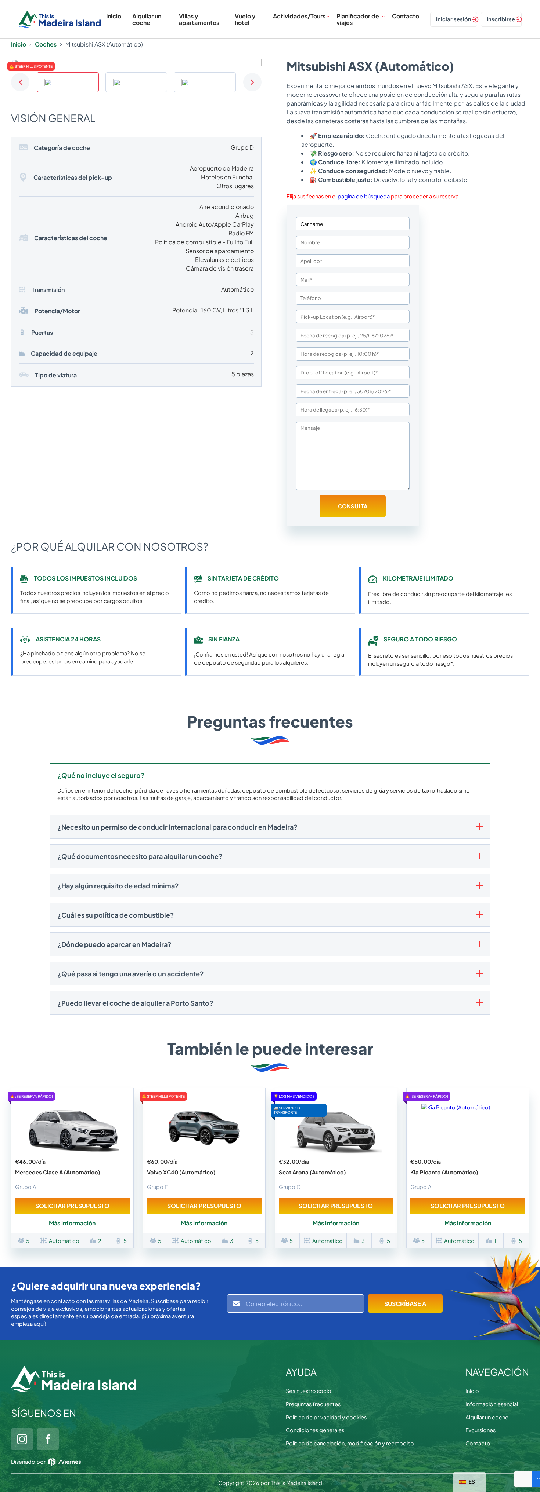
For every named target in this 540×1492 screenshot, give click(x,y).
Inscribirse (501, 19)
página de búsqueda (364, 196)
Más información (72, 1223)
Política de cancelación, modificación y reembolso (350, 1443)
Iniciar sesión (453, 19)
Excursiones (480, 1430)
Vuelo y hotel (245, 19)
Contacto (405, 16)
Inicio (113, 16)
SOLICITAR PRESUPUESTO (72, 1206)
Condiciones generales (315, 1430)
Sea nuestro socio (308, 1390)
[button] (20, 82)
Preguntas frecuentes (313, 1404)
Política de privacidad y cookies (326, 1417)
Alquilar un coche (146, 19)
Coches (46, 44)
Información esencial (491, 1404)
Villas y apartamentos (199, 19)
